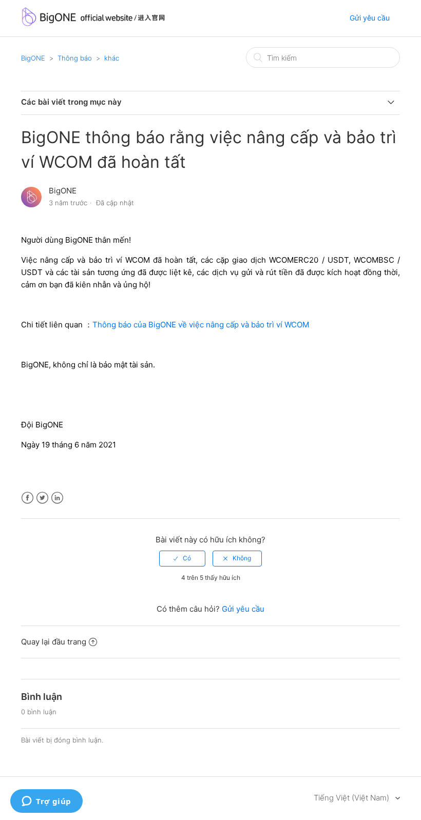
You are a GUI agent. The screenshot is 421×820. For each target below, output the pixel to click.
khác (111, 58)
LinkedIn (57, 498)
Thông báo (75, 58)
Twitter (42, 498)
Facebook (27, 498)
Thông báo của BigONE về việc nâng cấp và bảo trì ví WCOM (200, 324)
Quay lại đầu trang (53, 642)
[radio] (182, 558)
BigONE (33, 58)
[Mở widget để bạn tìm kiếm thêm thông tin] (46, 802)
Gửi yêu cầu (370, 17)
